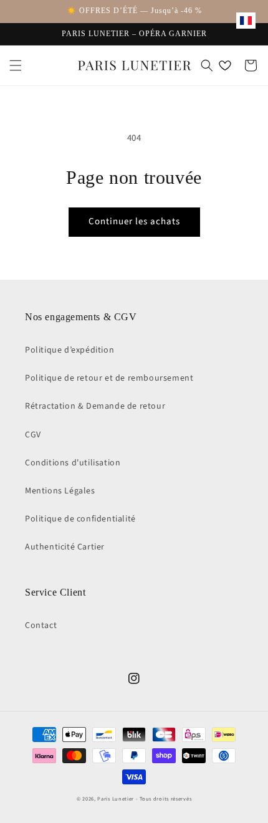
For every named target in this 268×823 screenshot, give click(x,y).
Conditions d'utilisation (72, 463)
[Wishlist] (225, 65)
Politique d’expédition (69, 350)
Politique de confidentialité (80, 519)
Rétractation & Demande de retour (95, 406)
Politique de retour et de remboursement (109, 378)
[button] (15, 65)
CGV (33, 435)
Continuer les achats (134, 221)
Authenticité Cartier (65, 547)
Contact (41, 625)
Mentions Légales (60, 491)
